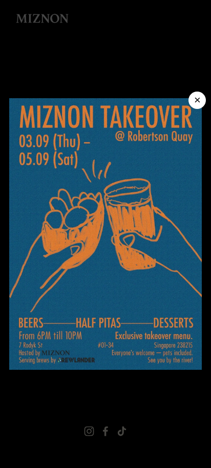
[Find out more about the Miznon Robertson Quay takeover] (105, 234)
